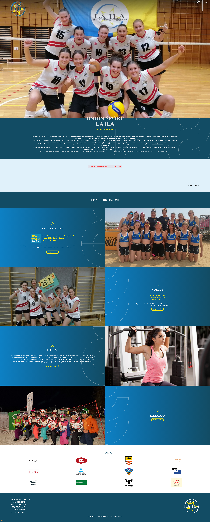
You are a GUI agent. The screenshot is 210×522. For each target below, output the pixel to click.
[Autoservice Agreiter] (81, 471)
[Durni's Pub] (129, 482)
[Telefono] (19, 512)
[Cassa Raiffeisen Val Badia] (81, 482)
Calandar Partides (157, 295)
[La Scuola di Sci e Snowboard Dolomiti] (129, 471)
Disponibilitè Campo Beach (53, 238)
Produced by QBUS (117, 516)
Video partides (157, 300)
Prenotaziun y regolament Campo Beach (58, 236)
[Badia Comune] (129, 460)
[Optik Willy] (177, 471)
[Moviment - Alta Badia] (33, 482)
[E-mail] (23, 512)
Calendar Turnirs (49, 240)
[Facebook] (15, 512)
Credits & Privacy (92, 516)
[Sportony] (33, 471)
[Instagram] (11, 512)
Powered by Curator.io (193, 185)
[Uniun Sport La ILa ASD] (18, 9)
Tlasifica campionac (157, 298)
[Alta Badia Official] (81, 460)
